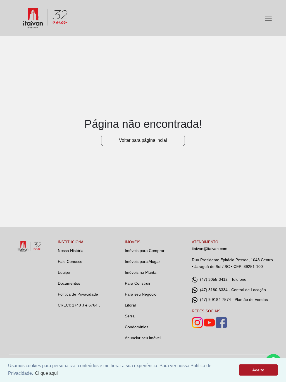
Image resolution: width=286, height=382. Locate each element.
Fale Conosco (70, 261)
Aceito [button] (258, 370)
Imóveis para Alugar (142, 261)
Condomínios (136, 327)
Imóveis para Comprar (145, 250)
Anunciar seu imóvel (143, 338)
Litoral (130, 305)
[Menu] (268, 18)
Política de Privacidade (78, 294)
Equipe (64, 272)
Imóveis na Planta (140, 272)
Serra (130, 316)
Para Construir (138, 283)
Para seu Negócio (140, 294)
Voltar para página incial (143, 140)
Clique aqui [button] (46, 373)
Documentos (69, 283)
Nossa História (71, 250)
